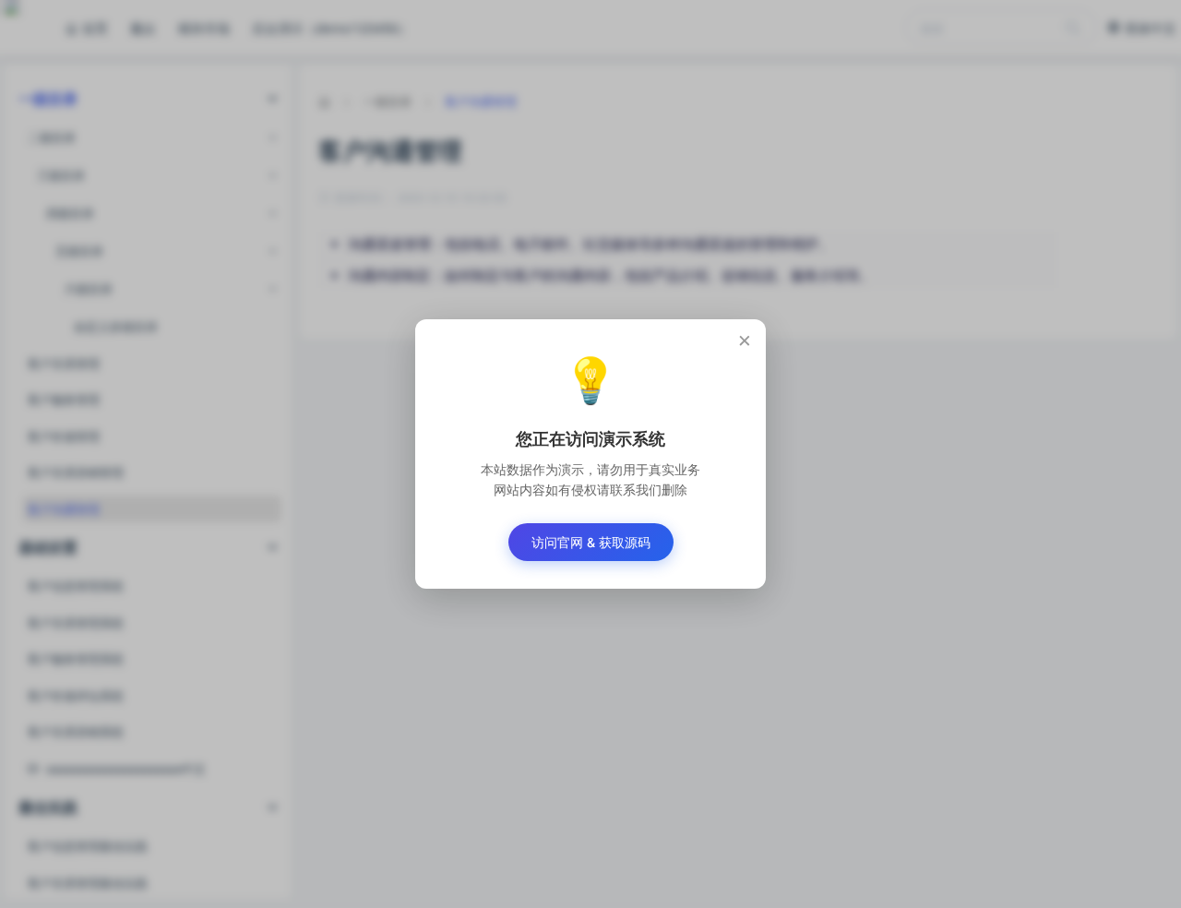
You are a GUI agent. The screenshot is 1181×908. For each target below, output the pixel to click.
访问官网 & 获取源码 (590, 542)
